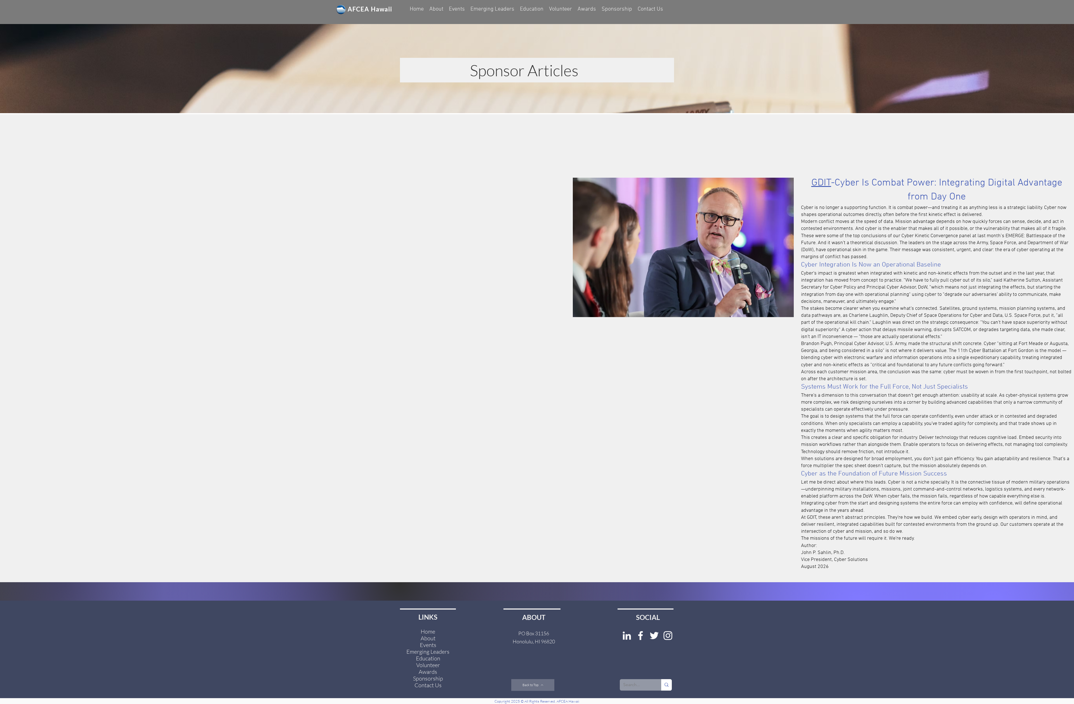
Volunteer (428, 665)
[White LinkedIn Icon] (627, 635)
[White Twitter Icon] (654, 635)
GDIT (821, 183)
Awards (428, 672)
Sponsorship (428, 678)
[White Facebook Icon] (640, 635)
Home (428, 631)
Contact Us (428, 685)
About (428, 638)
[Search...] (666, 685)
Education (428, 658)
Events (428, 645)
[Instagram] (668, 635)
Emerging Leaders (427, 651)
